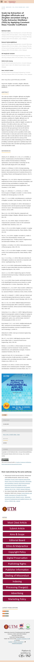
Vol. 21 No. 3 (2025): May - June (20, 7)
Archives (8, 7)
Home (3, 7)
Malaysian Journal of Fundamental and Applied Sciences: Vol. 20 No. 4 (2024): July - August (18, 499)
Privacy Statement (18, 642)
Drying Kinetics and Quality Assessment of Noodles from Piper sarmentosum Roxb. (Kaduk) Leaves (18, 495)
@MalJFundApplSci (17, 643)
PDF (5, 415)
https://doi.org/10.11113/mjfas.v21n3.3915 (15, 79)
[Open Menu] (1, 1)
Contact (10, 642)
